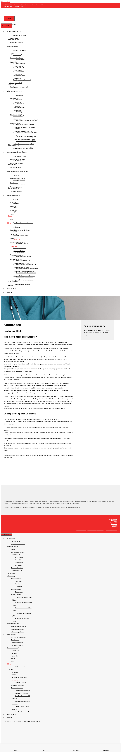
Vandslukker (17, 78)
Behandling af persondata (20, 235)
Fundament (16, 227)
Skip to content (5, 2)
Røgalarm (17, 106)
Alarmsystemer (14, 98)
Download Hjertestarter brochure (24, 280)
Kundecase (16, 239)
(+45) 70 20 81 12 (8, 4)
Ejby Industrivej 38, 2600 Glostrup (22, 4)
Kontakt (10, 285)
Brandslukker (17, 55)
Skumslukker (18, 74)
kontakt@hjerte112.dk (37, 4)
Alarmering (11, 91)
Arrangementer (113, 519)
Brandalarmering (15, 123)
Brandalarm (20, 95)
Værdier (12, 238)
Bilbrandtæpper (12, 152)
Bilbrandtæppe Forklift (19, 156)
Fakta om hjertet (12, 195)
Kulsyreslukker (18, 66)
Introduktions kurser (16, 191)
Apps (11, 219)
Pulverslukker (18, 70)
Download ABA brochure (21, 267)
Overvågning (17, 119)
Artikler (12, 215)
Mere (9, 223)
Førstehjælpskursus (16, 187)
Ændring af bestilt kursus (17, 178)
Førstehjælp (11, 171)
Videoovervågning (15, 115)
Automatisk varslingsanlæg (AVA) (26, 136)
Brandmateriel (12, 47)
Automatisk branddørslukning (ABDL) (22, 133)
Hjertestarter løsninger (19, 35)
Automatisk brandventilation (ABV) (24, 140)
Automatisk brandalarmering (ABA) (27, 120)
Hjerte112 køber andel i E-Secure (23, 223)
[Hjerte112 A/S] (9, 22)
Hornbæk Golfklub (19, 251)
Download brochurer (16, 259)
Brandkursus (17, 175)
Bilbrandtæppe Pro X (16, 167)
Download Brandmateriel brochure (24, 271)
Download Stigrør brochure (22, 284)
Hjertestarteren (14, 38)
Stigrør (12, 54)
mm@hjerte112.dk (18, 6)
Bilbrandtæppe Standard (17, 159)
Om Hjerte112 (12, 288)
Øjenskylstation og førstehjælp (22, 80)
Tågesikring (17, 110)
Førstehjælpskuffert (16, 83)
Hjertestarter (13, 202)
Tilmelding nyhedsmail (16, 255)
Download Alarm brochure (21, 263)
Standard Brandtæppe (19, 51)
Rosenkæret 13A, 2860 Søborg (95, 530)
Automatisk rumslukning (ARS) (23, 148)
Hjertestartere (12, 24)
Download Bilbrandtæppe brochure (24, 276)
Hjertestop (16, 199)
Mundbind (114, 526)
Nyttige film (13, 210)
